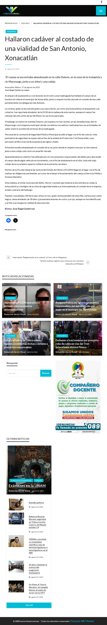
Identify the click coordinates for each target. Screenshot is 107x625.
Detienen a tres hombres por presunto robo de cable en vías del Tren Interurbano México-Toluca (77, 344)
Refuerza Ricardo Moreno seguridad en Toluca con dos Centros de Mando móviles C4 (37, 522)
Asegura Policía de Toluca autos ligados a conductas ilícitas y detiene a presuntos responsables (26, 344)
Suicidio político (36, 502)
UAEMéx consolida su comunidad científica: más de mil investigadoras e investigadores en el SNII (38, 546)
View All (29, 605)
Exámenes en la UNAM (27, 486)
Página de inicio (11, 23)
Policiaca (25, 23)
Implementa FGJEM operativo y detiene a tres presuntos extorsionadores (22, 306)
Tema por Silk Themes (82, 621)
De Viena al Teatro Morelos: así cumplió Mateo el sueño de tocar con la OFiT (38, 588)
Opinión (38, 480)
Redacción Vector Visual (15, 314)
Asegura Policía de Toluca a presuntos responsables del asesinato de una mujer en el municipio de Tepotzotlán (77, 306)
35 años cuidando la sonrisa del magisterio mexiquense (38, 568)
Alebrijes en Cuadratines (21, 480)
